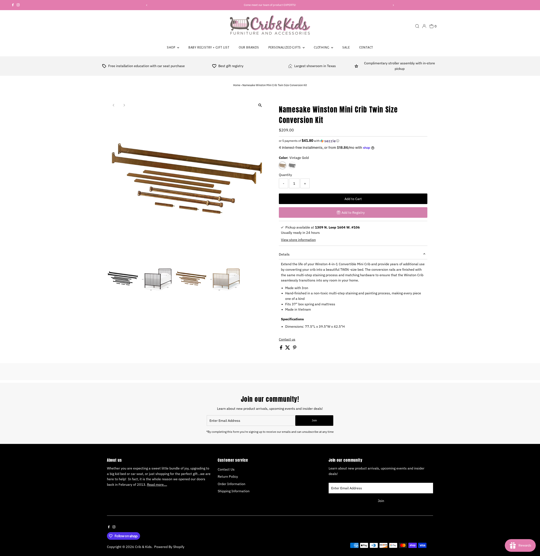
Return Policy (228, 476)
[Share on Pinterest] (294, 348)
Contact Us (226, 469)
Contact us (287, 339)
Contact (366, 47)
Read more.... (157, 484)
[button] (353, 141)
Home (236, 85)
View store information (298, 239)
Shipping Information (234, 491)
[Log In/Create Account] (424, 26)
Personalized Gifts (285, 47)
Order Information (231, 484)
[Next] (393, 5)
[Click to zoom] (260, 105)
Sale (346, 47)
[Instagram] (18, 5)
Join (314, 420)
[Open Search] (417, 26)
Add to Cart (353, 199)
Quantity (285, 175)
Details (284, 254)
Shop (171, 47)
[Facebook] (13, 5)
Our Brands (249, 47)
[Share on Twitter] (288, 348)
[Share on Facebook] (281, 348)
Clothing (322, 47)
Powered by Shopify (169, 547)
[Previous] (147, 5)
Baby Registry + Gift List (209, 47)
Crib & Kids (143, 547)
